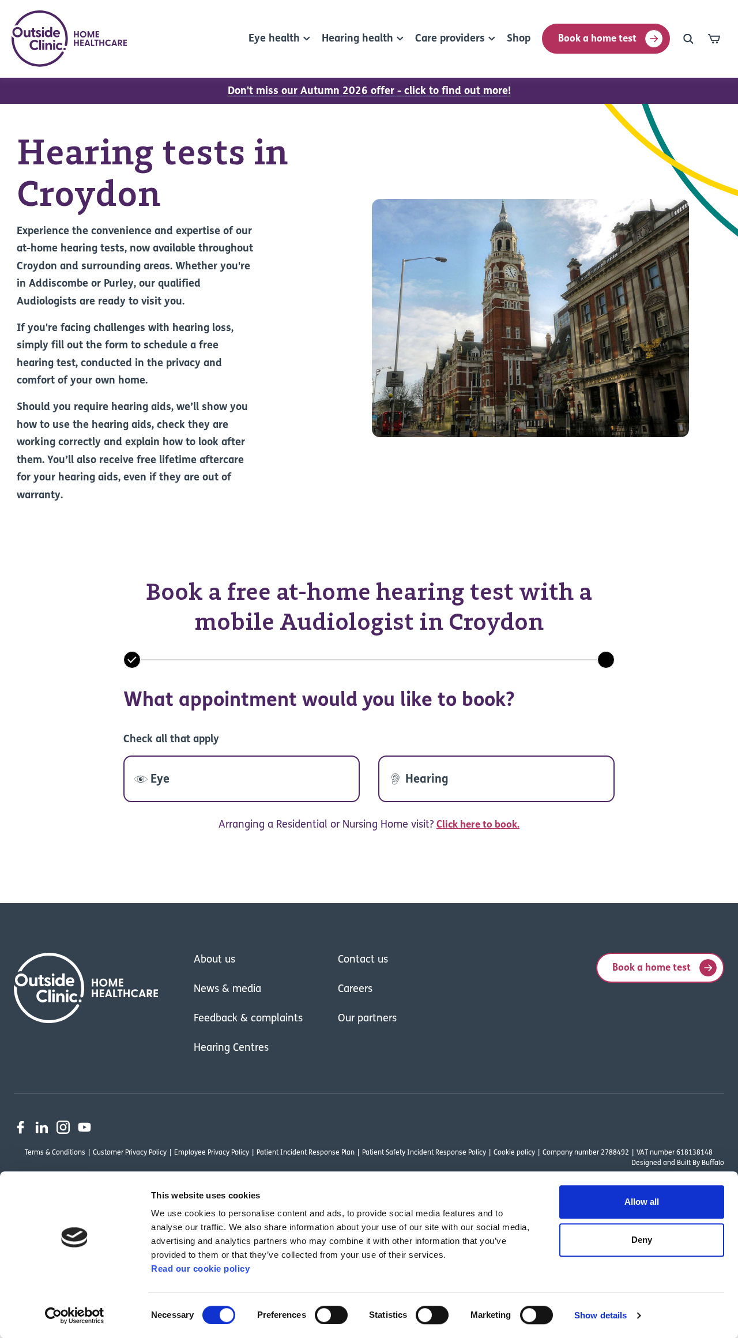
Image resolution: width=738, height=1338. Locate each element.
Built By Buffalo (700, 1163)
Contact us (363, 960)
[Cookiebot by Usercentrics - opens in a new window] (74, 1315)
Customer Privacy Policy (130, 1152)
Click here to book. (477, 825)
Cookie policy (514, 1152)
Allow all (641, 1202)
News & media (227, 989)
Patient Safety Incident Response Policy (424, 1152)
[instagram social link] (63, 1127)
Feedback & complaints (248, 1019)
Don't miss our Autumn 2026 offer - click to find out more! (369, 92)
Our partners (367, 1019)
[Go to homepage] (69, 38)
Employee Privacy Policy (211, 1152)
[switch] (331, 1315)
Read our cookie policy (200, 1268)
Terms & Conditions (55, 1152)
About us (214, 960)
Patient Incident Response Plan (306, 1152)
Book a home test (597, 39)
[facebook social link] (20, 1127)
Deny (641, 1240)
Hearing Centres (231, 1048)
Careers (355, 989)
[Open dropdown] (688, 38)
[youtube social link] (84, 1127)
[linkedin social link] (41, 1127)
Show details (600, 1315)
